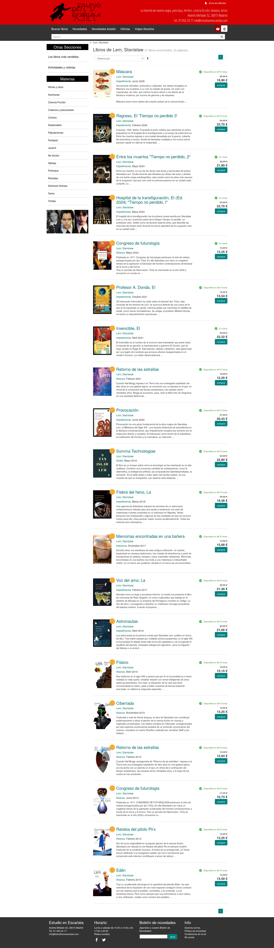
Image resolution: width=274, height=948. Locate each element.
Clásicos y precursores (61, 110)
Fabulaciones (55, 132)
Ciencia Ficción (57, 102)
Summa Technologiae (135, 451)
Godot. (120, 460)
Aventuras (53, 94)
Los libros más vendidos (63, 56)
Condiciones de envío (195, 934)
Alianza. (120, 252)
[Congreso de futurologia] (102, 800)
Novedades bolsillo (104, 29)
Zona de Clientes (217, 3)
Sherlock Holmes (57, 186)
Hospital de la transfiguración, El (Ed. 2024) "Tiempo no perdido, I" (149, 199)
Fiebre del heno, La (133, 492)
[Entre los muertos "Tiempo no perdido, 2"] (102, 168)
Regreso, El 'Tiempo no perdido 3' (146, 115)
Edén (121, 870)
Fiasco (122, 662)
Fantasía (53, 140)
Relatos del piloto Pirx (136, 829)
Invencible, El (128, 328)
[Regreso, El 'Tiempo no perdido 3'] (102, 128)
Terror (51, 193)
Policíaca (53, 170)
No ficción (53, 155)
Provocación (127, 410)
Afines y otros (55, 87)
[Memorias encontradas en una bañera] (102, 549)
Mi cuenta (189, 937)
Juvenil (52, 148)
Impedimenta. (123, 81)
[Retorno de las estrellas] (102, 381)
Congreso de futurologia (137, 788)
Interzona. (121, 545)
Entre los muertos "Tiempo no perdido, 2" (153, 156)
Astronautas (127, 621)
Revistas (53, 178)
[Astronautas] (102, 633)
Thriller (52, 201)
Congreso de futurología (138, 243)
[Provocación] (102, 422)
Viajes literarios (144, 29)
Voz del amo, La (130, 580)
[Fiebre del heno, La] (102, 504)
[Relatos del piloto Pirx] (102, 841)
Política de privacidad (195, 930)
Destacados (55, 125)
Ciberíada (125, 703)
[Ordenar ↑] (147, 58)
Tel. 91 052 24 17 (58, 930)
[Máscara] (102, 83)
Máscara (124, 71)
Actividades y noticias (61, 67)
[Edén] (102, 882)
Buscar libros (59, 29)
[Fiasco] (102, 674)
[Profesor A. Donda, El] (102, 299)
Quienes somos (192, 927)
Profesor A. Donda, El (135, 287)
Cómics (52, 117)
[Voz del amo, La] (102, 592)
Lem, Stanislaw (125, 76)
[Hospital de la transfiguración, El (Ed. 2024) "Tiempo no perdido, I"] (102, 209)
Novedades (80, 29)
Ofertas (125, 29)
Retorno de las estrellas (137, 369)
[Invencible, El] (102, 340)
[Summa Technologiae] (102, 463)
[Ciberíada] (102, 715)
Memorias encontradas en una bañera (150, 536)
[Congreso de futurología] (102, 255)
